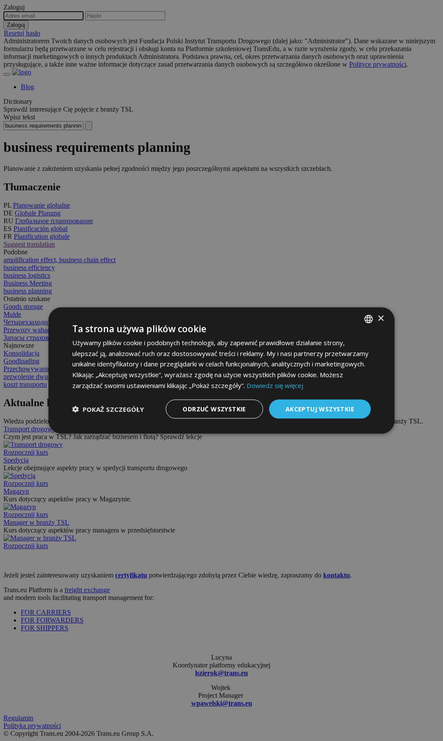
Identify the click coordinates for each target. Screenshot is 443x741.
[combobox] (368, 318)
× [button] (380, 318)
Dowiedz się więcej (275, 385)
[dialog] (221, 370)
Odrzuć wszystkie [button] (214, 408)
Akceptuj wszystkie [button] (320, 408)
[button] (108, 409)
